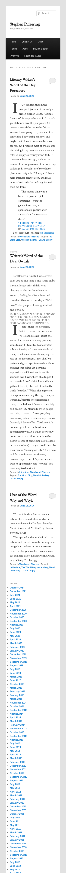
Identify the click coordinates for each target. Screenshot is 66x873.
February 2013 (17, 762)
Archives (15, 56)
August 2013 (16, 739)
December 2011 (18, 806)
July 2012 (15, 784)
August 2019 (16, 665)
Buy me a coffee (41, 49)
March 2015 (16, 699)
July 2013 (15, 743)
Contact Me (27, 42)
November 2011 (18, 810)
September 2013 (18, 736)
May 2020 (15, 636)
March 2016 (16, 687)
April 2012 (15, 791)
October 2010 (17, 851)
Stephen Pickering (25, 24)
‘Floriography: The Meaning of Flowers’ (31, 224)
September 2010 (18, 855)
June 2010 (15, 866)
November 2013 (18, 728)
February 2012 (17, 799)
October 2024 (17, 587)
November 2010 (18, 847)
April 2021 (15, 606)
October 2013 (17, 732)
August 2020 (16, 624)
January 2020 (17, 650)
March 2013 (16, 758)
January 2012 (17, 803)
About (25, 49)
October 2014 (17, 706)
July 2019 (15, 669)
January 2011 (17, 840)
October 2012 (17, 773)
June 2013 (15, 747)
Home (13, 42)
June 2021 (15, 598)
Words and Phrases (29, 237)
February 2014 (17, 725)
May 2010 (15, 869)
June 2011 (15, 821)
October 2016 (17, 684)
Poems (14, 49)
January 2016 (17, 695)
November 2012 (18, 769)
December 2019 (18, 654)
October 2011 (17, 814)
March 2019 (16, 676)
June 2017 (15, 680)
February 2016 (17, 691)
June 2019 (15, 673)
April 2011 (15, 829)
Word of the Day (29, 240)
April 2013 (15, 754)
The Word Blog (25, 475)
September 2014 (18, 710)
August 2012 (16, 780)
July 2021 (15, 595)
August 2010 (16, 858)
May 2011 (15, 825)
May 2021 (15, 602)
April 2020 (15, 639)
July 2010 (15, 862)
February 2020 (17, 647)
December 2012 (18, 765)
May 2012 (15, 788)
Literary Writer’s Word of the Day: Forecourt (23, 85)
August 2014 (16, 713)
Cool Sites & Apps (32, 56)
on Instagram (47, 232)
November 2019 (18, 658)
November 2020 (18, 613)
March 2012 (16, 795)
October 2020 (17, 617)
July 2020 (15, 628)
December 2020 (18, 610)
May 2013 (15, 751)
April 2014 (15, 717)
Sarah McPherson (33, 228)
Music (40, 42)
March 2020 (16, 643)
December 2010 (18, 843)
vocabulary (42, 567)
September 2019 (18, 662)
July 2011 (15, 817)
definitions (15, 567)
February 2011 (17, 836)
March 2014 (16, 721)
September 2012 (18, 777)
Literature (24, 472)
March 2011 (16, 832)
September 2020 (18, 621)
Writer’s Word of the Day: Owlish (26, 258)
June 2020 (15, 632)
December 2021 (18, 591)
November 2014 (18, 702)
